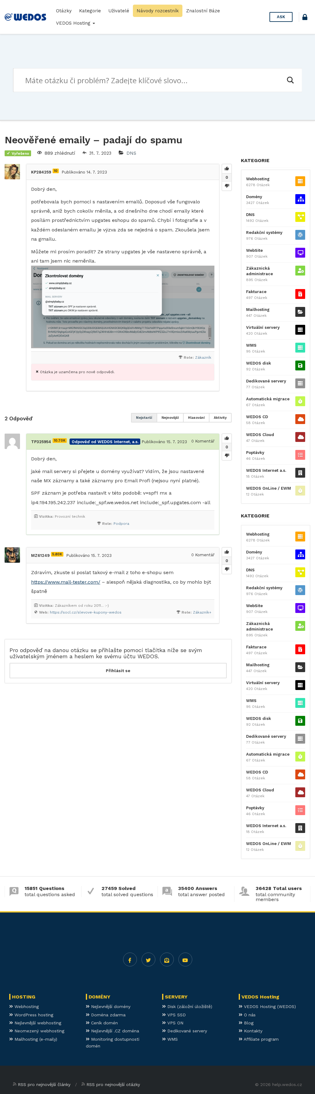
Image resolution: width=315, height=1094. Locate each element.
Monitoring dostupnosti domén (112, 1042)
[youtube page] (185, 959)
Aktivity (220, 418)
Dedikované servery (266, 381)
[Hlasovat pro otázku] (226, 168)
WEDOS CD (257, 416)
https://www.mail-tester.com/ (65, 582)
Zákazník (203, 357)
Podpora (121, 523)
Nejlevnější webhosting (37, 1022)
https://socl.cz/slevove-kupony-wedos (86, 612)
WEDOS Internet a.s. (266, 470)
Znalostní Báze (203, 11)
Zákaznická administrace (259, 271)
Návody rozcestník (158, 11)
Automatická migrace (267, 399)
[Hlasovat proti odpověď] (226, 455)
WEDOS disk (258, 363)
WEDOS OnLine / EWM (268, 488)
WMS (251, 345)
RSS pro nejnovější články (44, 1084)
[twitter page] (148, 959)
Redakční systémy (264, 232)
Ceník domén (104, 1022)
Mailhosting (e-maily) (35, 1039)
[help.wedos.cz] (25, 17)
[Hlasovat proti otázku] (226, 185)
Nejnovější (170, 418)
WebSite (254, 250)
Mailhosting (257, 309)
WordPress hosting (33, 1014)
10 (56, 171)
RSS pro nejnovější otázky (113, 1084)
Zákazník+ (202, 612)
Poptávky (255, 452)
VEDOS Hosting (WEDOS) (269, 1006)
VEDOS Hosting (74, 23)
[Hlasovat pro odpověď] (226, 438)
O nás (249, 1014)
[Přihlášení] (304, 18)
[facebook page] (130, 959)
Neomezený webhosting (38, 1030)
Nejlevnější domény (110, 1006)
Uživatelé (118, 11)
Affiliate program (260, 1039)
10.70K (60, 441)
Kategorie (90, 11)
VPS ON (174, 1022)
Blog (247, 1022)
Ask (281, 16)
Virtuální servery (263, 327)
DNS (131, 153)
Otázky (64, 11)
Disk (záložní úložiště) (189, 1006)
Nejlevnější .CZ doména (114, 1030)
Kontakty (252, 1030)
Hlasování (196, 418)
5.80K (57, 554)
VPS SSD (176, 1014)
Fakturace (256, 291)
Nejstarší (144, 418)
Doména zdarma (108, 1014)
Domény (254, 196)
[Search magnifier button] (290, 80)
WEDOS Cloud (260, 434)
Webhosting (257, 179)
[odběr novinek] (167, 959)
